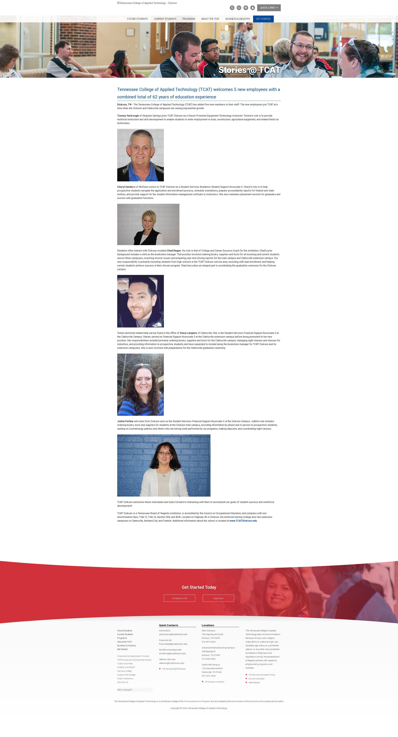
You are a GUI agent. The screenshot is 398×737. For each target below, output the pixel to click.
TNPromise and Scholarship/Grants (134, 660)
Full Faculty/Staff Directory (173, 669)
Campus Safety (124, 671)
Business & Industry (238, 18)
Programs (189, 18)
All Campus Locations (214, 681)
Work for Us (122, 682)
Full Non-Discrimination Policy (262, 674)
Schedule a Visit (179, 598)
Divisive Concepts (256, 678)
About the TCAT (210, 18)
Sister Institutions (125, 678)
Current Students (165, 18)
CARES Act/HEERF (126, 667)
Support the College (126, 674)
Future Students (137, 18)
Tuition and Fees (125, 663)
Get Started (263, 18)
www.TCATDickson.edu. (243, 520)
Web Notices (254, 682)
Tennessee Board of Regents (197, 701)
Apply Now (218, 598)
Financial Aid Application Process (133, 656)
